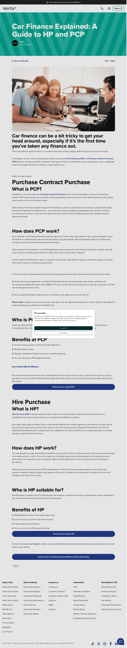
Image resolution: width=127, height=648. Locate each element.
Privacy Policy (71, 320)
